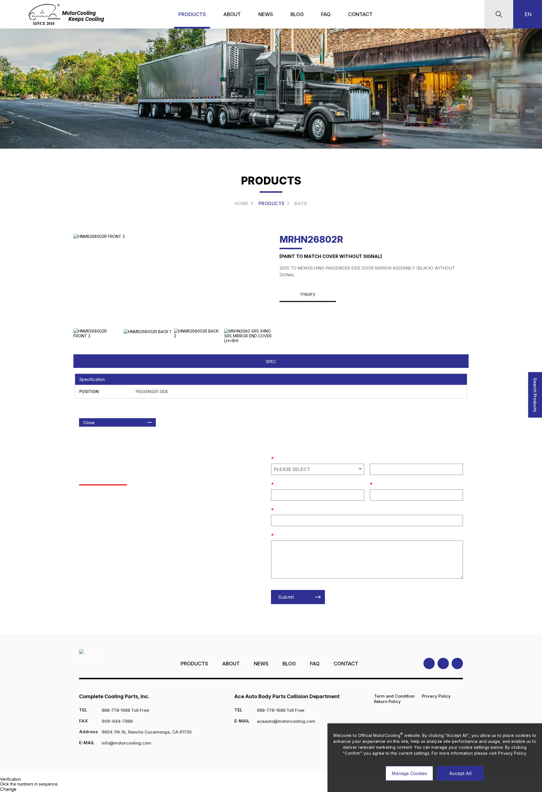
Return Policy (387, 701)
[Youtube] (457, 663)
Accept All (460, 773)
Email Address (288, 508)
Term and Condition (394, 696)
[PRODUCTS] (192, 14)
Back (301, 203)
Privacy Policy (436, 696)
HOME (242, 203)
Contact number (290, 483)
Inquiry (307, 294)
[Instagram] (443, 663)
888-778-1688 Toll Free (125, 710)
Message (283, 534)
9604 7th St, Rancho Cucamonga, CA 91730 (147, 732)
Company (379, 457)
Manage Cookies (409, 773)
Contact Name (387, 483)
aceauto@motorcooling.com (286, 721)
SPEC (271, 361)
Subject (281, 457)
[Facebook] (429, 663)
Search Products (535, 395)
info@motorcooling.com (126, 743)
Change (8, 789)
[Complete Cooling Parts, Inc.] (67, 14)
